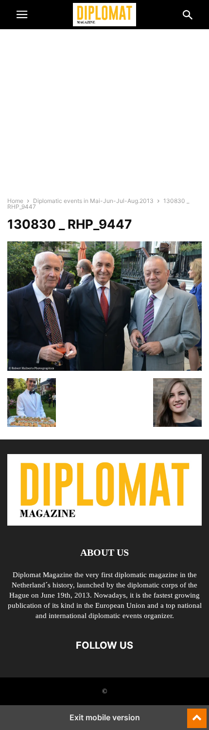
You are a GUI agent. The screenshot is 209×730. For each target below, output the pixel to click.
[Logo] (104, 523)
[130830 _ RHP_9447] (104, 368)
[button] (21, 14)
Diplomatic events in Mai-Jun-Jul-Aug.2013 (93, 200)
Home (15, 200)
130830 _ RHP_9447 (69, 224)
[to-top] (197, 714)
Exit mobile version (105, 717)
